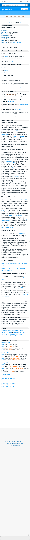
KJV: (2, 348)
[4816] (2, 244)
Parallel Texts (14, 336)
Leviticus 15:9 (24, 104)
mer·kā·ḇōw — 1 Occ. (7, 386)
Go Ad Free (3, 536)
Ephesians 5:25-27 (7, 227)
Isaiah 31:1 (12, 215)
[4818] (28, 244)
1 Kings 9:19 (14, 168)
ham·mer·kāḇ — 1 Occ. (8, 383)
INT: (2, 350)
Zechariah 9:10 (20, 268)
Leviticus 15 (15, 176)
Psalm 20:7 (19, 215)
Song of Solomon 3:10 (18, 136)
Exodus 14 (9, 161)
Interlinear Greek (6, 330)
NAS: (3, 346)
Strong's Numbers (6, 332)
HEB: (3, 344)
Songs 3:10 (17, 109)
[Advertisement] (15, 419)
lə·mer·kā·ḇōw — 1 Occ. (8, 385)
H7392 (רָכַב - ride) (16, 42)
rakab (6, 56)
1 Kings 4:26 (13, 263)
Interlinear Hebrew (17, 330)
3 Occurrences (5, 374)
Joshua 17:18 (12, 163)
